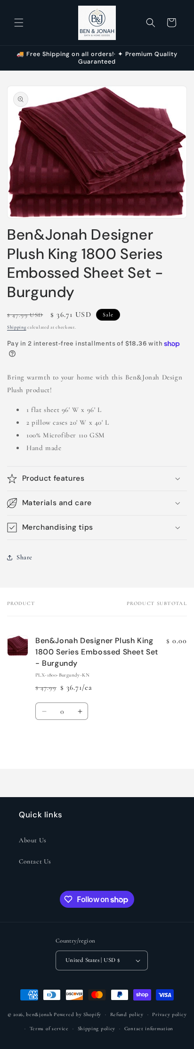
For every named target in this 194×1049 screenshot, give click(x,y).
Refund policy (127, 1014)
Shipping (16, 327)
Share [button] (24, 557)
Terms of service (49, 1028)
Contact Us (35, 861)
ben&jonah (39, 1014)
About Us (33, 840)
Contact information (148, 1028)
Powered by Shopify (77, 1014)
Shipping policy (97, 1028)
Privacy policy (169, 1014)
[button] (18, 22)
